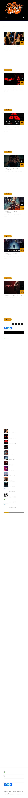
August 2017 (7, 712)
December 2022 (7, 586)
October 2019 (7, 660)
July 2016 (6, 738)
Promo (5, 396)
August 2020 (7, 640)
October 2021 (7, 612)
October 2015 (7, 756)
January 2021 (7, 630)
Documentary (7, 358)
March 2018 (7, 698)
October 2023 (7, 568)
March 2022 (7, 604)
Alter (5, 342)
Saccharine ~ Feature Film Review (13, 171)
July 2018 (6, 690)
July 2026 (6, 517)
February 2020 (7, 652)
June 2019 (6, 668)
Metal (5, 384)
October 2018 (7, 684)
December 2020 (7, 632)
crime (5, 354)
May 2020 (6, 646)
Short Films (6, 406)
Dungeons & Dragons (9, 360)
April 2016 (6, 744)
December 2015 (7, 752)
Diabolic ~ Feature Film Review (12, 297)
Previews (6, 394)
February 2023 (7, 582)
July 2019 (6, 666)
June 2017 (6, 716)
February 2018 (7, 700)
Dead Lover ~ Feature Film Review (14, 489)
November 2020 (7, 634)
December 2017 (7, 704)
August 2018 (7, 688)
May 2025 (6, 541)
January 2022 (7, 608)
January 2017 (7, 726)
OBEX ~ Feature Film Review (14, 494)
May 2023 (6, 576)
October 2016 (7, 732)
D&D (5, 356)
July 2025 (6, 539)
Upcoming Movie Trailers (10, 422)
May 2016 (6, 742)
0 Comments (7, 46)
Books (5, 350)
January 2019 (7, 678)
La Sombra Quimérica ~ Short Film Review (14, 441)
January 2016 (7, 750)
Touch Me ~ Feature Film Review (14, 467)
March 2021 (7, 626)
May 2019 (6, 670)
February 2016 (7, 748)
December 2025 (7, 531)
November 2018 (7, 682)
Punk (5, 398)
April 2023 (6, 578)
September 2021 (7, 614)
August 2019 (7, 664)
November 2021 (7, 610)
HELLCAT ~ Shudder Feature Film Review (13, 435)
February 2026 (7, 527)
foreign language (8, 366)
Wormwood (9, 47)
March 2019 (7, 674)
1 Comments (7, 211)
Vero (21, 295)
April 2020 (6, 648)
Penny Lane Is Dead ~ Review (12, 50)
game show (6, 368)
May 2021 (6, 622)
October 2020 (7, 636)
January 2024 (7, 562)
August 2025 (7, 537)
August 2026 (7, 515)
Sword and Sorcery (8, 410)
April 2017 (6, 720)
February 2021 (7, 628)
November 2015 (7, 754)
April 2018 (6, 696)
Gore (5, 374)
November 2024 (7, 545)
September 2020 (7, 638)
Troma (5, 416)
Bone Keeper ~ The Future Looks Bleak (13, 483)
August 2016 (7, 736)
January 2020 (7, 654)
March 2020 (7, 650)
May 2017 (6, 718)
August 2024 (7, 551)
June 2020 (6, 644)
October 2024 (7, 547)
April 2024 (6, 556)
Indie (5, 378)
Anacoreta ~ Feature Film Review (14, 499)
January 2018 (7, 702)
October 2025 (7, 533)
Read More (8, 69)
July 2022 (6, 596)
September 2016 (7, 734)
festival (5, 364)
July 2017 (6, 714)
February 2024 (7, 560)
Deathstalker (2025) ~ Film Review (14, 478)
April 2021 (6, 624)
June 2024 (6, 553)
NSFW (5, 392)
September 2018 (7, 686)
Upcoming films (7, 420)
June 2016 (6, 740)
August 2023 (7, 570)
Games (5, 370)
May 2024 (6, 555)
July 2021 (6, 618)
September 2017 (7, 710)
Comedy (6, 352)
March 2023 (7, 580)
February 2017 (7, 724)
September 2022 (7, 592)
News (5, 390)
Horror (5, 376)
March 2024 (7, 558)
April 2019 (6, 672)
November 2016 (7, 730)
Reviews (5, 402)
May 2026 (6, 521)
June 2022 (6, 598)
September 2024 (7, 549)
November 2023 (7, 566)
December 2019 (7, 656)
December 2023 (7, 564)
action (5, 340)
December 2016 (7, 728)
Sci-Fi (5, 404)
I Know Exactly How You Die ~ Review (14, 473)
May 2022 (6, 600)
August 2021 (7, 616)
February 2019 (7, 676)
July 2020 (6, 642)
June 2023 (6, 574)
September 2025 (7, 535)
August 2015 (7, 760)
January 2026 (7, 529)
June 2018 (6, 692)
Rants (5, 400)
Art (5, 346)
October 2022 (7, 590)
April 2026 (6, 523)
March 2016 (7, 746)
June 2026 (6, 519)
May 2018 (6, 694)
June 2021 (6, 620)
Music (5, 386)
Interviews (6, 380)
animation (6, 344)
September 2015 (7, 758)
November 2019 (7, 658)
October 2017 (7, 708)
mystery (6, 388)
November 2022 (7, 588)
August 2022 (7, 594)
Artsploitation (7, 348)
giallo (5, 372)
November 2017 (7, 706)
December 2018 (7, 680)
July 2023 (6, 572)
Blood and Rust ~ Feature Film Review (13, 457)
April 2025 (6, 543)
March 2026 (7, 525)
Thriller (5, 412)
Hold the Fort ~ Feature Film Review (13, 451)
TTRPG (5, 418)
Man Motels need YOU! (13, 505)
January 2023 (7, 584)
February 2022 (7, 606)
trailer (5, 414)
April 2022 (6, 602)
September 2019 (7, 662)
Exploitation (7, 362)
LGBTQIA (6, 382)
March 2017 (7, 722)
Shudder (6, 408)
